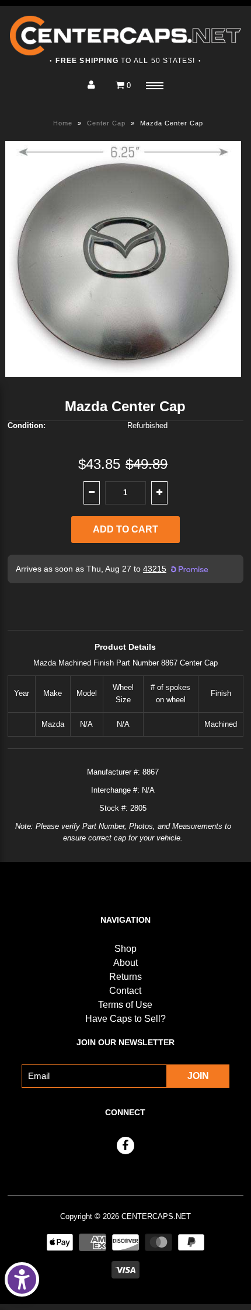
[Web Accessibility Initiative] (22, 1279)
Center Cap (106, 123)
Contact (125, 991)
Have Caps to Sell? (125, 1019)
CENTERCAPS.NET (156, 1216)
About (125, 963)
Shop (125, 949)
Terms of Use (125, 1005)
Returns (125, 977)
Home (62, 123)
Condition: (27, 425)
